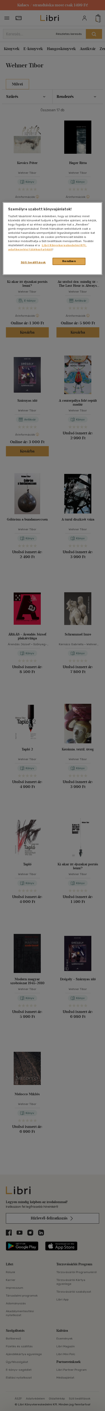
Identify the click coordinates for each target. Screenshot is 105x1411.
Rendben (69, 261)
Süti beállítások (33, 262)
